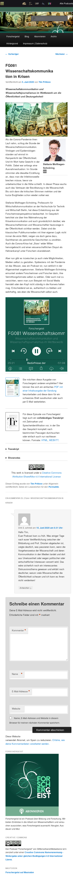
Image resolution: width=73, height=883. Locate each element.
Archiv (54, 36)
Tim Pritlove (45, 82)
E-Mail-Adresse (21, 691)
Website (16, 708)
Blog (27, 36)
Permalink (54, 486)
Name (17, 674)
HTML (44, 440)
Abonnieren (40, 36)
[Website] (45, 172)
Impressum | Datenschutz (35, 43)
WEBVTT (53, 440)
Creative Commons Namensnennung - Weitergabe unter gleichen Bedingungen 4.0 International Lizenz (34, 856)
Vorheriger (12, 54)
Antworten (26, 587)
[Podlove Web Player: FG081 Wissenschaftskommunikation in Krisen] (36, 334)
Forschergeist (12, 36)
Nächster (61, 54)
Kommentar (19, 630)
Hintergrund (12, 43)
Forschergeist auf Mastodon (19, 872)
